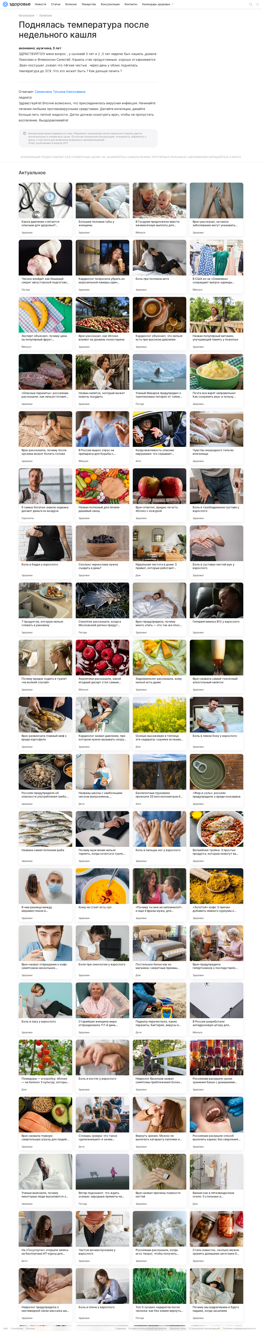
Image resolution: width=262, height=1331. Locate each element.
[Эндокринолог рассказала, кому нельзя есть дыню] (159, 666)
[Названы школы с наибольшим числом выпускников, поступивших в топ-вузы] (102, 781)
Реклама (30, 1328)
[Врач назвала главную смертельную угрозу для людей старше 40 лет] (45, 1123)
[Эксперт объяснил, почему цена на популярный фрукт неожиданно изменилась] (45, 323)
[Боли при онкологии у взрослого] (102, 952)
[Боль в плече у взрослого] (102, 1295)
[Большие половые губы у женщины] (102, 209)
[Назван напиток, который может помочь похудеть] (102, 381)
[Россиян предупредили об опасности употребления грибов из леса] (45, 781)
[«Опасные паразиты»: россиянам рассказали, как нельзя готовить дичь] (45, 381)
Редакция (120, 1328)
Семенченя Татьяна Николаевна (60, 92)
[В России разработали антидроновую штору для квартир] (216, 1009)
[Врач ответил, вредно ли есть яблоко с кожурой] (159, 495)
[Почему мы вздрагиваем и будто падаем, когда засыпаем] (216, 1295)
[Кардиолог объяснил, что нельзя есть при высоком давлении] (159, 323)
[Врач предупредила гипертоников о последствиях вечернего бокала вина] (216, 952)
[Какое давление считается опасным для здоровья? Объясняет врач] (45, 209)
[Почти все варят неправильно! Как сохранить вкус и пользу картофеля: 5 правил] (216, 381)
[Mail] (5, 4)
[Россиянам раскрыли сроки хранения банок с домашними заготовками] (216, 1066)
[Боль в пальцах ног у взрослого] (159, 838)
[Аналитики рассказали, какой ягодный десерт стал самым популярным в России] (102, 666)
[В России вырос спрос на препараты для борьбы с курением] (102, 438)
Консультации (26, 15)
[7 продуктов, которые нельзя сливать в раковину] (45, 609)
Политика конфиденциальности (239, 1328)
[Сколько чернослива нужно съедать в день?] (102, 552)
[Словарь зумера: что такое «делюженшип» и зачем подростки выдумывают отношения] (102, 1123)
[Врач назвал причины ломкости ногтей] (159, 1180)
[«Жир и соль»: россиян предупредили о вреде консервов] (216, 781)
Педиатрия (45, 15)
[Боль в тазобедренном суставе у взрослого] (216, 495)
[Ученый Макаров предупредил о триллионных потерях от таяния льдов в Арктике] (159, 381)
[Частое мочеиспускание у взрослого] (102, 1238)
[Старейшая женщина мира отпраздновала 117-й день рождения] (102, 1009)
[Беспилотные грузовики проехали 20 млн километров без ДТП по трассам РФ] (159, 781)
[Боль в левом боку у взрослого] (216, 723)
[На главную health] (19, 4)
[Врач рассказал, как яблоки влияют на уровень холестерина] (102, 323)
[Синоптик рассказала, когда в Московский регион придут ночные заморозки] (102, 609)
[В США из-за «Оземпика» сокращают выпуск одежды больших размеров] (216, 266)
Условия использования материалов (148, 1328)
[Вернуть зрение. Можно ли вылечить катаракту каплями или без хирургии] (159, 1123)
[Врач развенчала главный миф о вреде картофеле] (45, 723)
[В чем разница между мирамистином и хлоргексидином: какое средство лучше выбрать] (45, 895)
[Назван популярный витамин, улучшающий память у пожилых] (216, 323)
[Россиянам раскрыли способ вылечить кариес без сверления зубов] (216, 1123)
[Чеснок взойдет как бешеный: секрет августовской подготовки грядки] (45, 266)
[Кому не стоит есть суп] (102, 895)
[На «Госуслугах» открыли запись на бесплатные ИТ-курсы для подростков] (45, 1238)
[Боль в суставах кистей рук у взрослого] (216, 552)
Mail (6, 1328)
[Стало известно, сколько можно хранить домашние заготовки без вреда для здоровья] (216, 1238)
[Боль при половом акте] (159, 266)
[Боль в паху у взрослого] (45, 1009)
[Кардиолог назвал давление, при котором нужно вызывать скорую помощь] (102, 723)
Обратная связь (177, 1328)
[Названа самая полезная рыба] (45, 838)
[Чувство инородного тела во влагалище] (216, 438)
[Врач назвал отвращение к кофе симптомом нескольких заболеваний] (45, 952)
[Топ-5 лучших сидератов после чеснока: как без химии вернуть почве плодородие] (159, 1295)
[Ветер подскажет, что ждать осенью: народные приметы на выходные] (102, 1180)
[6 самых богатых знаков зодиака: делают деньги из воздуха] (45, 495)
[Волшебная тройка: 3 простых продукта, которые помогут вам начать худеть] (216, 838)
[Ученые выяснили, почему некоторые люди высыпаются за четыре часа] (45, 1180)
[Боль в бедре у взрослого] (45, 552)
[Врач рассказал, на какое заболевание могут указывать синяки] (216, 209)
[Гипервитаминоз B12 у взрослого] (216, 609)
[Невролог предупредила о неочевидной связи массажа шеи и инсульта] (45, 1295)
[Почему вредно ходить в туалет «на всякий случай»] (45, 666)
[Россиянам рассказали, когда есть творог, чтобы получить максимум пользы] (159, 1238)
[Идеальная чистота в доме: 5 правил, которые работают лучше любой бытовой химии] (159, 552)
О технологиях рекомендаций (204, 1328)
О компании (17, 1328)
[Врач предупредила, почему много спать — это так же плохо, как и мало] (159, 609)
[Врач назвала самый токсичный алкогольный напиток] (216, 666)
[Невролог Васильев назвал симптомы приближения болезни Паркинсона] (159, 1066)
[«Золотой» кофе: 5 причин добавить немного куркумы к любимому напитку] (216, 895)
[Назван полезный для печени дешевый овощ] (102, 495)
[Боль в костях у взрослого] (102, 1066)
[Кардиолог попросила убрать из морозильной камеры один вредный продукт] (102, 266)
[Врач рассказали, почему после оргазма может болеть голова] (45, 438)
